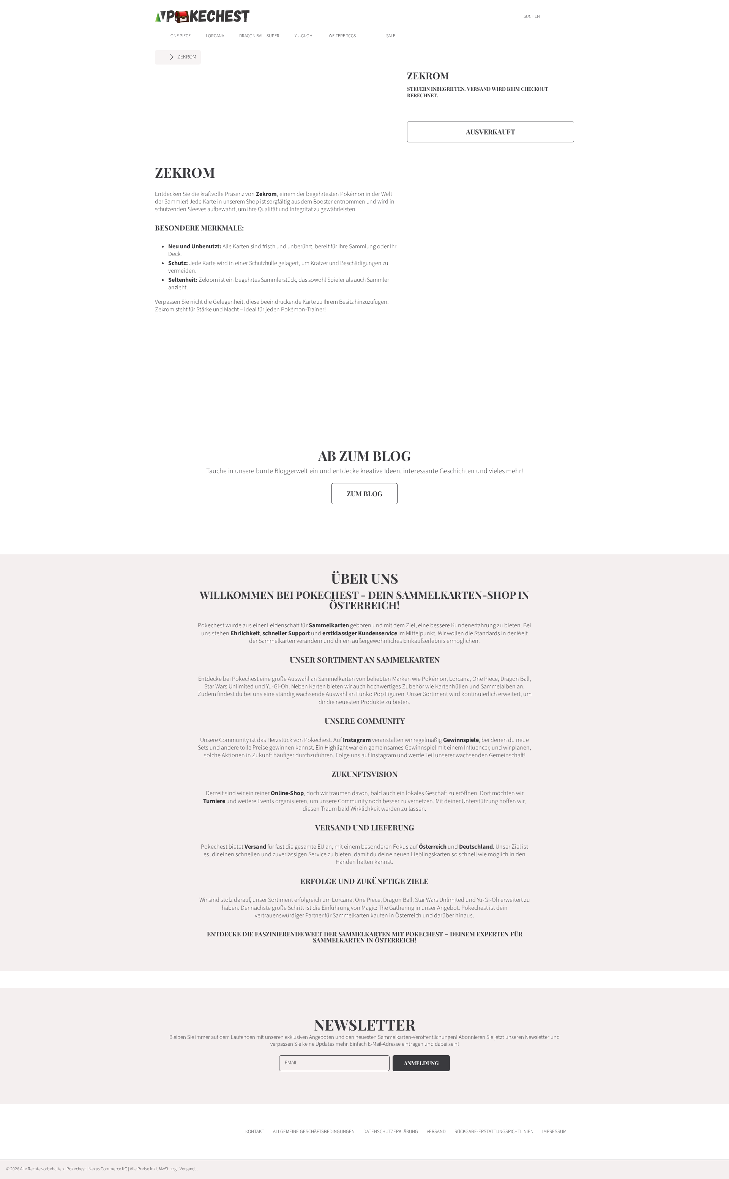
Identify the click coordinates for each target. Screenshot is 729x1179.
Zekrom (186, 57)
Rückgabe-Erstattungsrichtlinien (493, 1131)
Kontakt (254, 1131)
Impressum (554, 1131)
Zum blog (364, 493)
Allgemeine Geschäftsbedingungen (314, 1131)
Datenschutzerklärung (390, 1131)
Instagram (357, 739)
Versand (479, 89)
